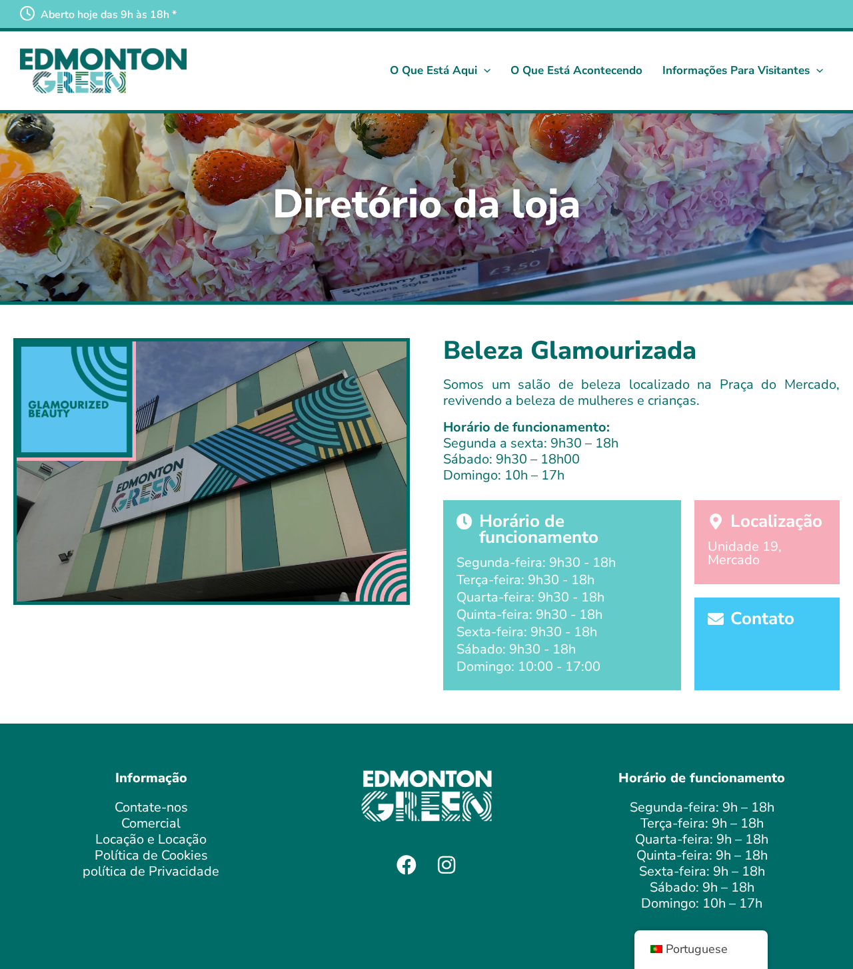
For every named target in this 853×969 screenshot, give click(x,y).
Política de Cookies (151, 855)
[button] (483, 71)
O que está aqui (433, 70)
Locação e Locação (151, 839)
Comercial (151, 823)
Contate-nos (151, 807)
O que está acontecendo (576, 70)
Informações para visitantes (736, 70)
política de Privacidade (151, 871)
